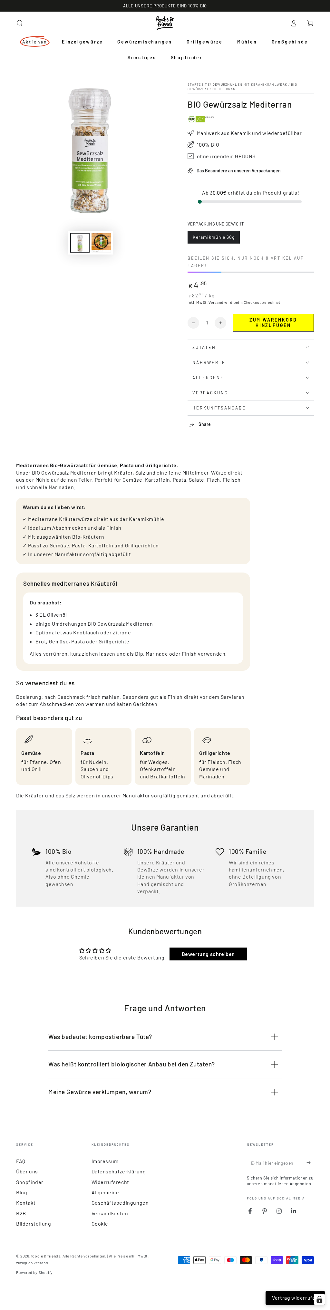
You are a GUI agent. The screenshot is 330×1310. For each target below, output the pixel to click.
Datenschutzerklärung (119, 1171)
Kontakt (25, 1202)
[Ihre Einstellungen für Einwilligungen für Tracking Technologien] (319, 1299)
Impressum (105, 1161)
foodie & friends (46, 1256)
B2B (21, 1213)
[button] (19, 23)
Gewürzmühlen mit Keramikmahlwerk (250, 84)
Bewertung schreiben (208, 954)
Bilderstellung (33, 1223)
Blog (21, 1192)
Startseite (199, 84)
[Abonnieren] (310, 1163)
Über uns (27, 1171)
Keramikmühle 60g (213, 239)
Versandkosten (110, 1213)
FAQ (20, 1161)
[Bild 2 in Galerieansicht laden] (101, 243)
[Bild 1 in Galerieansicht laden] (80, 243)
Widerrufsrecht (110, 1182)
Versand (216, 302)
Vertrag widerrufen (295, 1298)
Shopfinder (30, 1182)
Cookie (100, 1223)
